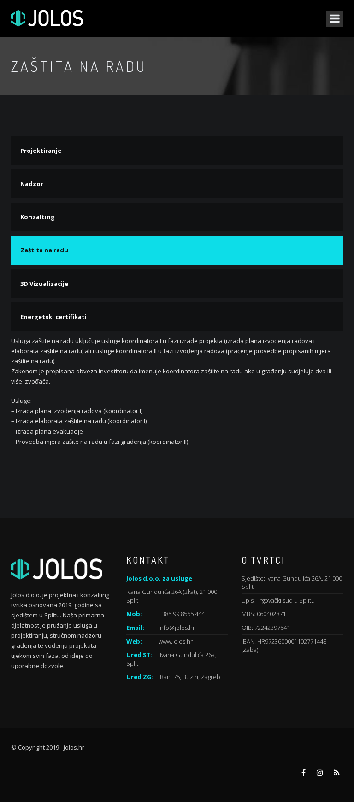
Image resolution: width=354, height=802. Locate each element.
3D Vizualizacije (44, 283)
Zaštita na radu (44, 250)
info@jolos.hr (177, 627)
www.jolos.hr (176, 641)
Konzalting (37, 217)
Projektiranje (40, 150)
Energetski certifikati (53, 317)
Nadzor (31, 184)
